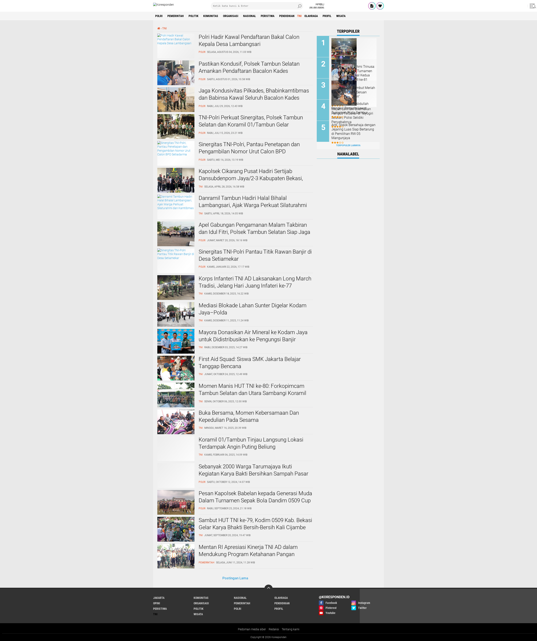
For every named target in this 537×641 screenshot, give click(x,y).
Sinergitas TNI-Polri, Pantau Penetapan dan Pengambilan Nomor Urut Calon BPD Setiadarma (249, 151)
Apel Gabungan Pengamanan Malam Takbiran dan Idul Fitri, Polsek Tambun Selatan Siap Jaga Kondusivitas (254, 232)
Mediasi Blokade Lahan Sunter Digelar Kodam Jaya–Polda (252, 309)
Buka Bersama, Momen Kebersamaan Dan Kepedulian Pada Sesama (249, 416)
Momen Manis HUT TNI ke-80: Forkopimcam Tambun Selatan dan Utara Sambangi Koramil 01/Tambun (252, 393)
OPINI (156, 603)
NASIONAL (249, 16)
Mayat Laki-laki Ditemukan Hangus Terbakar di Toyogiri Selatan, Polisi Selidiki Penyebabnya (352, 115)
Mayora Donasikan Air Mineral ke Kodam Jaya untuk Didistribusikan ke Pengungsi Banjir (253, 336)
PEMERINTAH (175, 16)
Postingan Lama (235, 578)
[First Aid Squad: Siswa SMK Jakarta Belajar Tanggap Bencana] (175, 379)
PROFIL (327, 16)
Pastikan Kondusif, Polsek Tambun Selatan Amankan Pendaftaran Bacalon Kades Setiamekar (249, 71)
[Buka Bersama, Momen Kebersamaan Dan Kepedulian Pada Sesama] (175, 433)
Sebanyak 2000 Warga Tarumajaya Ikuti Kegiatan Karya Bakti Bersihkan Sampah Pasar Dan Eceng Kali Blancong (253, 473)
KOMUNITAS (210, 16)
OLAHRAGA (311, 16)
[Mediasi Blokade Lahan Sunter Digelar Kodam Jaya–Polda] (175, 325)
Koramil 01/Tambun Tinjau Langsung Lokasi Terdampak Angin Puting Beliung (251, 443)
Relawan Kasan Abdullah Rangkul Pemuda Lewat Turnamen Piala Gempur (350, 108)
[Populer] (380, 6)
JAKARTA (158, 597)
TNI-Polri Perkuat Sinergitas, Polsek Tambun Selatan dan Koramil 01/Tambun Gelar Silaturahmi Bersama (251, 124)
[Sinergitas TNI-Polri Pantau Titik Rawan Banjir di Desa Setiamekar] (175, 258)
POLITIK (193, 16)
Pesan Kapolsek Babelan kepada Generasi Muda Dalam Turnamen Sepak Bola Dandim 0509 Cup (255, 497)
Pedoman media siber (252, 629)
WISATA (340, 16)
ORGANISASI (230, 16)
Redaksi (274, 629)
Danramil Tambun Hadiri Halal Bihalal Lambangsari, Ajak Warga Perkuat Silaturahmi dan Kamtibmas (253, 205)
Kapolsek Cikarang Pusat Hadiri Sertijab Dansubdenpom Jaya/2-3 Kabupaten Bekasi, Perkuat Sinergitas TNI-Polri (251, 178)
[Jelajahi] (532, 6)
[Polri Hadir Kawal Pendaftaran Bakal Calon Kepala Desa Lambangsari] (175, 43)
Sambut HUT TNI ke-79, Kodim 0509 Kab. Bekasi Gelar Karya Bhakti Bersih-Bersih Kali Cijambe (255, 523)
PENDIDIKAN (287, 16)
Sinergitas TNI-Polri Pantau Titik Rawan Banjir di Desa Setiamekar (255, 255)
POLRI (159, 16)
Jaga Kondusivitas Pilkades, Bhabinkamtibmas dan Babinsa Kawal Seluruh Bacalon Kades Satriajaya (254, 97)
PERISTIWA (267, 16)
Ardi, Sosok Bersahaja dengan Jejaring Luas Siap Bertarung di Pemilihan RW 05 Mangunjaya (353, 131)
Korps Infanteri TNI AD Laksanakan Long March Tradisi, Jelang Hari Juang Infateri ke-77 (255, 282)
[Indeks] (372, 6)
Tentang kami (290, 629)
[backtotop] (268, 589)
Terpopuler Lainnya (348, 145)
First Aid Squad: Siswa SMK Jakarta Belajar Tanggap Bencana (250, 362)
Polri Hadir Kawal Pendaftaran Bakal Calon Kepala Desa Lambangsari (249, 40)
